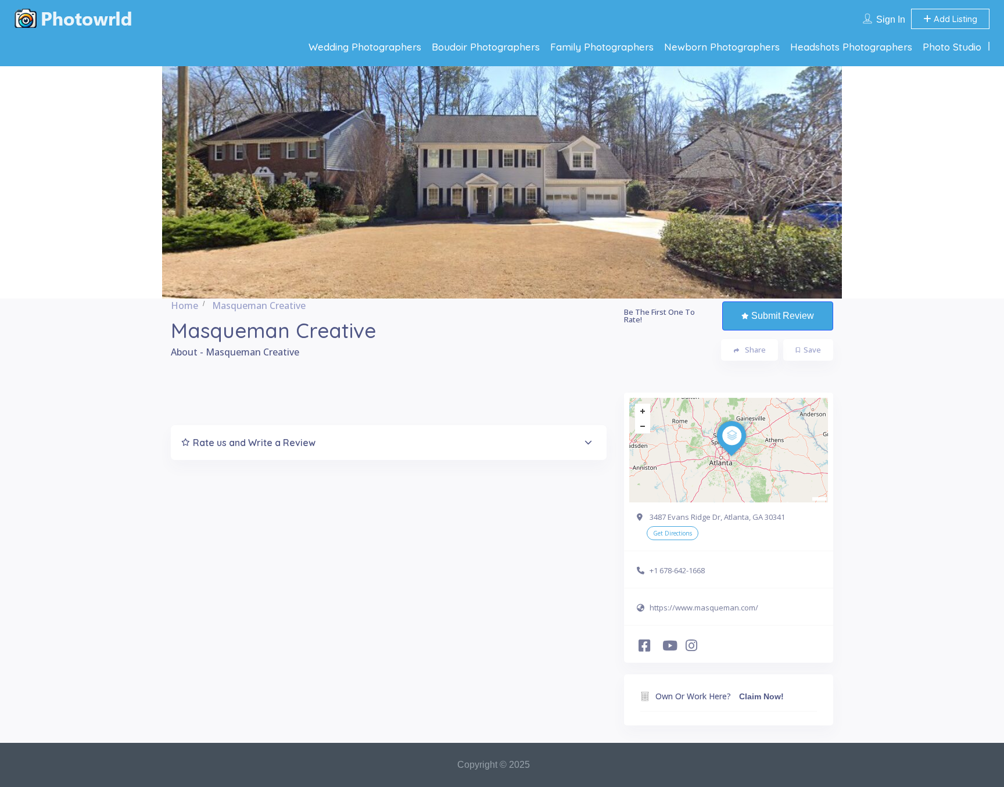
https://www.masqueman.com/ (704, 607)
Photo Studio (952, 47)
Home (184, 305)
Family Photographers (602, 47)
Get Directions (672, 533)
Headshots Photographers (851, 47)
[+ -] (728, 450)
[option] (502, 182)
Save (812, 349)
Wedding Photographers (365, 47)
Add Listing (954, 18)
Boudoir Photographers (486, 47)
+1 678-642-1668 (677, 570)
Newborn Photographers (722, 47)
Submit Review (782, 316)
